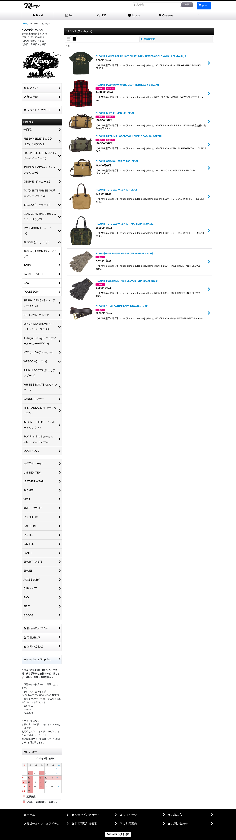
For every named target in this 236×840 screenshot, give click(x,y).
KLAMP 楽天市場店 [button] (119, 834)
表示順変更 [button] (149, 39)
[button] (102, 15)
